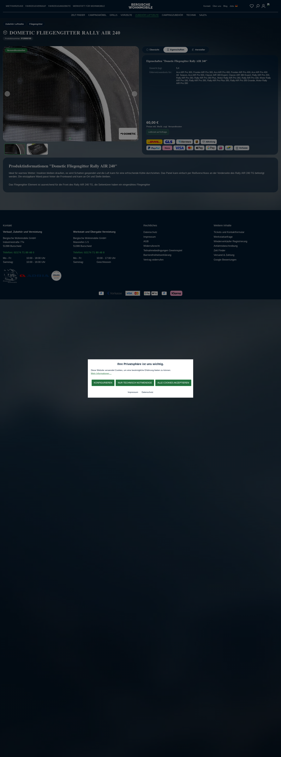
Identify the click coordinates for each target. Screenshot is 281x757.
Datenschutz (147, 392)
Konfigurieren (103, 382)
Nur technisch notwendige (135, 382)
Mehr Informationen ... (101, 373)
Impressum (133, 392)
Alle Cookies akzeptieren (173, 382)
